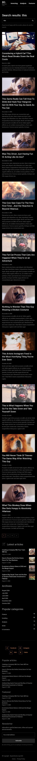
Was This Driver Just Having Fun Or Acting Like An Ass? (17, 155)
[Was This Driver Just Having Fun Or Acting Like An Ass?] (18, 142)
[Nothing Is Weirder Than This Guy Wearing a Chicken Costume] (18, 294)
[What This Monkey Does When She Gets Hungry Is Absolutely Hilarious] (18, 493)
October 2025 (6, 603)
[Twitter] (20, 652)
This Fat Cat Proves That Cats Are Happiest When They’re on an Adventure (18, 257)
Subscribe (19, 741)
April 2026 (5, 598)
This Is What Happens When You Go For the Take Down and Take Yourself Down (17, 408)
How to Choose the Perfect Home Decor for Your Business (13, 559)
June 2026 (5, 596)
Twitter (26, 652)
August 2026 (6, 590)
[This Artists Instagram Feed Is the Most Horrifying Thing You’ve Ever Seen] (18, 341)
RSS (15, 652)
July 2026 (5, 593)
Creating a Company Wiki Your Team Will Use (13, 551)
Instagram (26, 648)
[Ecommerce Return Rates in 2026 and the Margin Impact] (32, 568)
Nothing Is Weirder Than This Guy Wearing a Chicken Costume (18, 308)
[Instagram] (20, 648)
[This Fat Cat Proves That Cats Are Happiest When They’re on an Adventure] (18, 242)
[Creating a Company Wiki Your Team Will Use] (32, 552)
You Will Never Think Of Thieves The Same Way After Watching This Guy (17, 458)
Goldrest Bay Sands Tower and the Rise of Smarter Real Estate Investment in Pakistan (14, 577)
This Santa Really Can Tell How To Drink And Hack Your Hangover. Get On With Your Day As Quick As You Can (18, 103)
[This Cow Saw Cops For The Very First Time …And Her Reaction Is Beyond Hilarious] (18, 191)
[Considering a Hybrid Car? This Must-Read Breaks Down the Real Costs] (18, 41)
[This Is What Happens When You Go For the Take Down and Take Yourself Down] (18, 393)
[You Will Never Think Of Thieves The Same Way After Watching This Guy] (18, 443)
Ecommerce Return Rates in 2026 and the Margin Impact (14, 567)
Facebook (13, 648)
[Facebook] (7, 648)
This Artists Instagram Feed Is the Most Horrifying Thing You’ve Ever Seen (17, 356)
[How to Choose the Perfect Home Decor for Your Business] (32, 560)
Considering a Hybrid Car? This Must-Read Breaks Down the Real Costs (18, 56)
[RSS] (11, 652)
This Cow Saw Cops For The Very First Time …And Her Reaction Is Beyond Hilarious (18, 206)
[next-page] (16, 535)
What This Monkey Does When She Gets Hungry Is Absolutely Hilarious (16, 508)
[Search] (33, 20)
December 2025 (6, 601)
